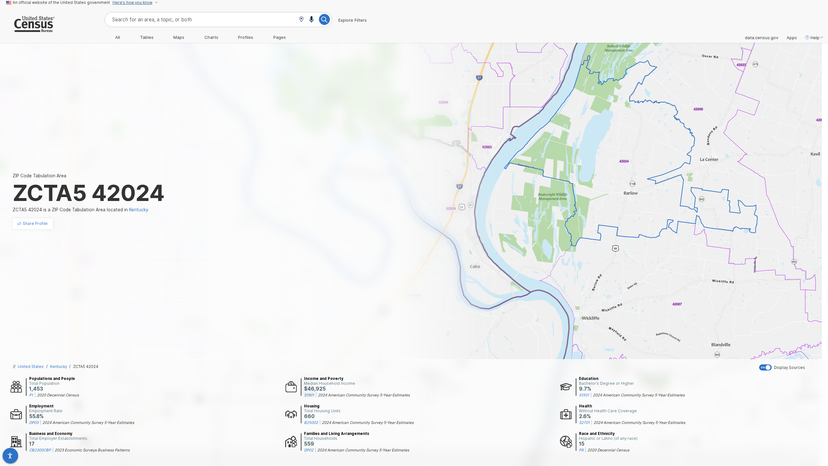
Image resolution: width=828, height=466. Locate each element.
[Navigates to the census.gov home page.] (27, 29)
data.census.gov (761, 37)
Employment (41, 406)
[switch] (792, 367)
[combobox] (218, 20)
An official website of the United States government (61, 2)
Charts (211, 37)
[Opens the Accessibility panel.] (10, 455)
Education (588, 378)
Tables (147, 37)
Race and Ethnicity (597, 433)
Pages (279, 37)
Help (815, 37)
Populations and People (52, 378)
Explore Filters (352, 20)
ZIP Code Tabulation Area (39, 175)
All (117, 37)
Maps (178, 37)
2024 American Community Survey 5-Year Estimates (364, 395)
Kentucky (58, 366)
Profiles (245, 37)
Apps (792, 37)
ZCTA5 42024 (85, 366)
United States (31, 366)
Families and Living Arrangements (336, 433)
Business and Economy (50, 433)
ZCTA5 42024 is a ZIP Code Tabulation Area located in (80, 209)
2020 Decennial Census (58, 395)
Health (585, 406)
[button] (301, 20)
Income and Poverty (323, 378)
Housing (312, 406)
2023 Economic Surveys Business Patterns (92, 450)
